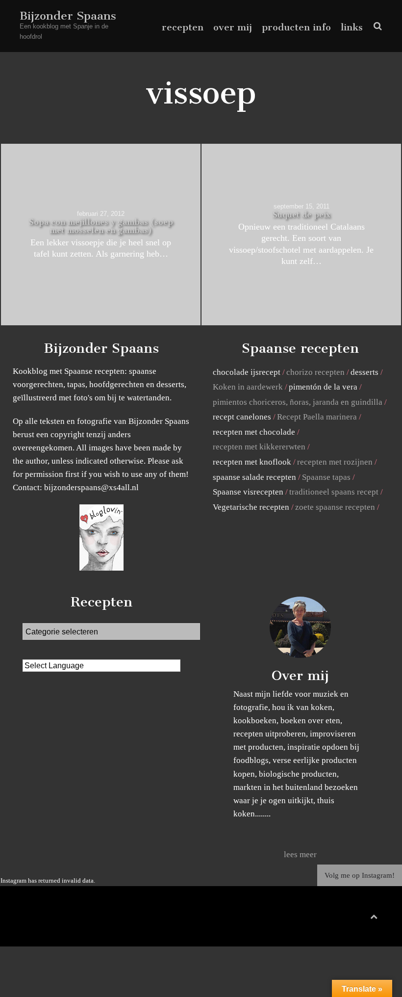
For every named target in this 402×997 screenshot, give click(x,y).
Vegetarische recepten (251, 507)
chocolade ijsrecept (246, 372)
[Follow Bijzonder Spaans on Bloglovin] (101, 568)
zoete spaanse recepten (335, 507)
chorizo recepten (315, 372)
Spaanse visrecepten (248, 492)
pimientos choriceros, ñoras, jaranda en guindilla (297, 402)
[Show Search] (375, 26)
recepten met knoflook (252, 462)
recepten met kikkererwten (259, 446)
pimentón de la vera (323, 387)
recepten (182, 27)
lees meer (300, 854)
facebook (337, 918)
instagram (367, 918)
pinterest (352, 918)
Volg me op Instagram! (360, 875)
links (352, 27)
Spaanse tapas (326, 477)
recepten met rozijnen (335, 462)
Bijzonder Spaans (68, 16)
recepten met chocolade (254, 432)
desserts (364, 372)
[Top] (373, 914)
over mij (232, 27)
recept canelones (242, 416)
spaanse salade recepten (254, 477)
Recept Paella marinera (317, 416)
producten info (296, 27)
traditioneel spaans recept (333, 492)
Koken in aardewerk (248, 387)
